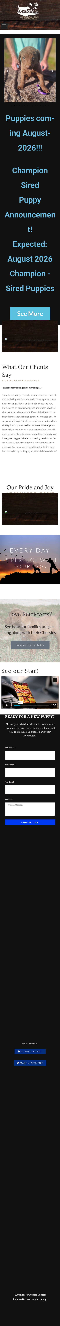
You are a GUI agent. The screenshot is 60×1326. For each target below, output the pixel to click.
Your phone (10, 765)
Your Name (10, 748)
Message (8, 799)
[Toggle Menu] (4, 25)
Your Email (9, 782)
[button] (7, 71)
